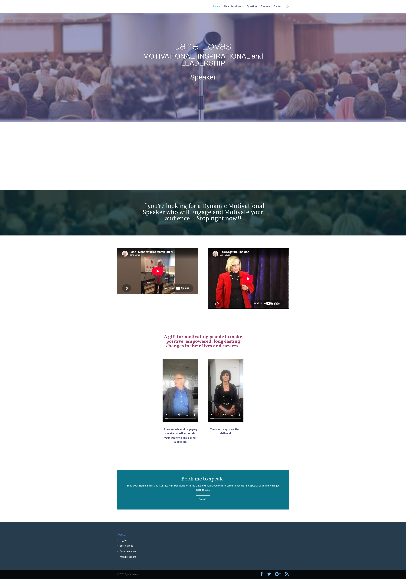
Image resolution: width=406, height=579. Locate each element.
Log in (123, 540)
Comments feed (129, 551)
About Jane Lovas (233, 6)
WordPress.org (128, 556)
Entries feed (126, 545)
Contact (278, 6)
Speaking (252, 6)
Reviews (265, 6)
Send (203, 499)
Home (216, 6)
